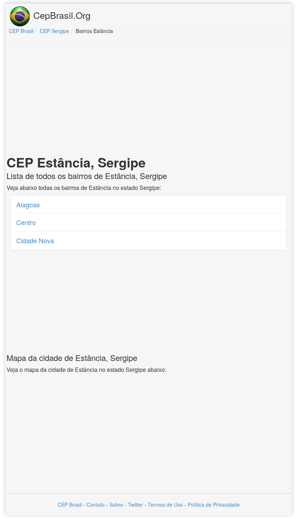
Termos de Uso (165, 504)
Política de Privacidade (214, 504)
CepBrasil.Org (61, 14)
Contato (96, 504)
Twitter (135, 504)
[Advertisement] (148, 100)
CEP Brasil (70, 504)
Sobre (116, 504)
